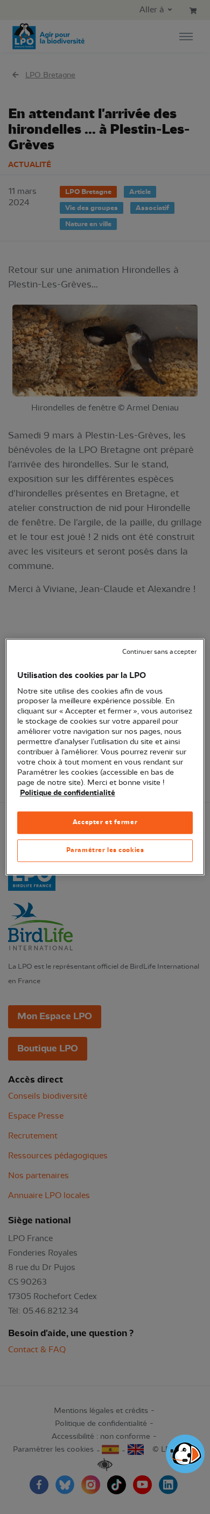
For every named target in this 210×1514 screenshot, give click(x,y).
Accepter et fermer (105, 822)
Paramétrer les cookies (105, 850)
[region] (105, 756)
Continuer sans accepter (159, 651)
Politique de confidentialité (67, 793)
